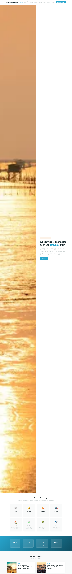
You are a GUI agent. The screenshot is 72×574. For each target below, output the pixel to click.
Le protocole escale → (61, 2)
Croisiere (35, 2)
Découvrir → (44, 258)
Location (40, 2)
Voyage (53, 2)
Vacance (48, 2)
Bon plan (27, 2)
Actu (25, 2)
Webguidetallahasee (12, 2)
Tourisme (44, 2)
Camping (31, 2)
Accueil (21, 2)
